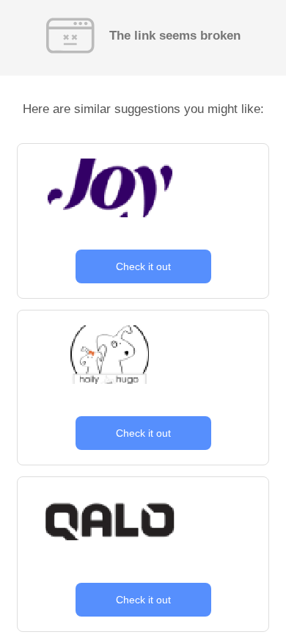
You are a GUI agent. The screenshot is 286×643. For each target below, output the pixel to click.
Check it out (143, 266)
